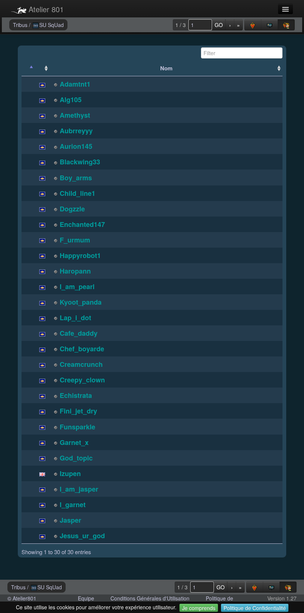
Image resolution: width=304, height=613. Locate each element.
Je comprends (198, 608)
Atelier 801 (45, 9)
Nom (166, 68)
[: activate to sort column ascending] (42, 68)
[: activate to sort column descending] (28, 68)
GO (219, 25)
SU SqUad (51, 25)
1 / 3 (180, 25)
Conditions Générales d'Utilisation (149, 598)
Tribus (21, 25)
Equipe (86, 598)
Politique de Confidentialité (255, 608)
